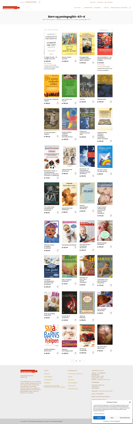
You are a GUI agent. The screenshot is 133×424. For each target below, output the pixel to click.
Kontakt (106, 7)
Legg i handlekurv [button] (75, 61)
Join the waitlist (48, 65)
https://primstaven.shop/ (105, 391)
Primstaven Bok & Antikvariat (119, 7)
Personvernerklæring (115, 421)
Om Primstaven (88, 7)
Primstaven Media (56, 421)
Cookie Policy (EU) (73, 389)
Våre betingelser (72, 383)
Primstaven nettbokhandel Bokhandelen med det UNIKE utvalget (54, 386)
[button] (130, 402)
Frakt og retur (72, 386)
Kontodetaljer (48, 377)
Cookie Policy (106, 421)
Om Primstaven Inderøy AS (75, 374)
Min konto (93, 2)
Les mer (57, 103)
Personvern (71, 380)
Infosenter (97, 7)
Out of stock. (47, 63)
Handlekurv (100, 2)
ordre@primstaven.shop (103, 379)
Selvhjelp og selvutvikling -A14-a (65, 19)
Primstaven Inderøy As (37, 421)
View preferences (125, 418)
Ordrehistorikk (48, 380)
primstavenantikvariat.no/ (99, 399)
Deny (112, 418)
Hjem (44, 19)
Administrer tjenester (99, 413)
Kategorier (77, 7)
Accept (99, 418)
